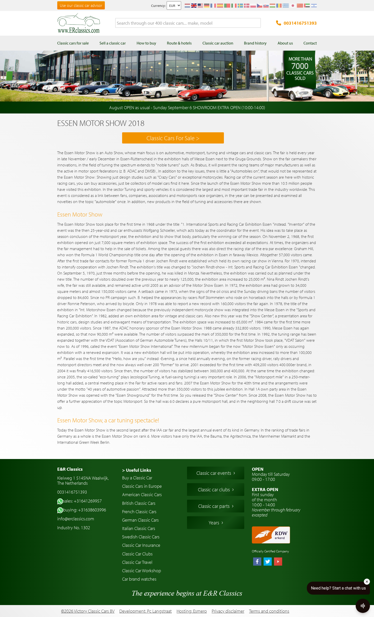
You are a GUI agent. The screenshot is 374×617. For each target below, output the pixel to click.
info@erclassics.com (75, 519)
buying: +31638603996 (84, 510)
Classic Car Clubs (137, 554)
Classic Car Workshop (141, 570)
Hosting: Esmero (192, 611)
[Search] (257, 23)
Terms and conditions (269, 611)
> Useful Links (136, 470)
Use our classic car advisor (81, 5)
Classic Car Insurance (141, 545)
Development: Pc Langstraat (145, 611)
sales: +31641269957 (82, 501)
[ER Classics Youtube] (278, 562)
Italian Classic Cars (138, 528)
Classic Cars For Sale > (173, 138)
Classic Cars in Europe (142, 486)
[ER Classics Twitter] (268, 562)
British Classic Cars (138, 503)
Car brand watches (139, 579)
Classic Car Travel (137, 562)
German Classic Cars (140, 520)
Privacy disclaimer (228, 611)
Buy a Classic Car (137, 478)
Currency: (158, 5)
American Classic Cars (142, 494)
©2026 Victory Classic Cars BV (87, 611)
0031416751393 (300, 23)
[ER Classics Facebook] (257, 562)
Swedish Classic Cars (141, 537)
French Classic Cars (139, 511)
